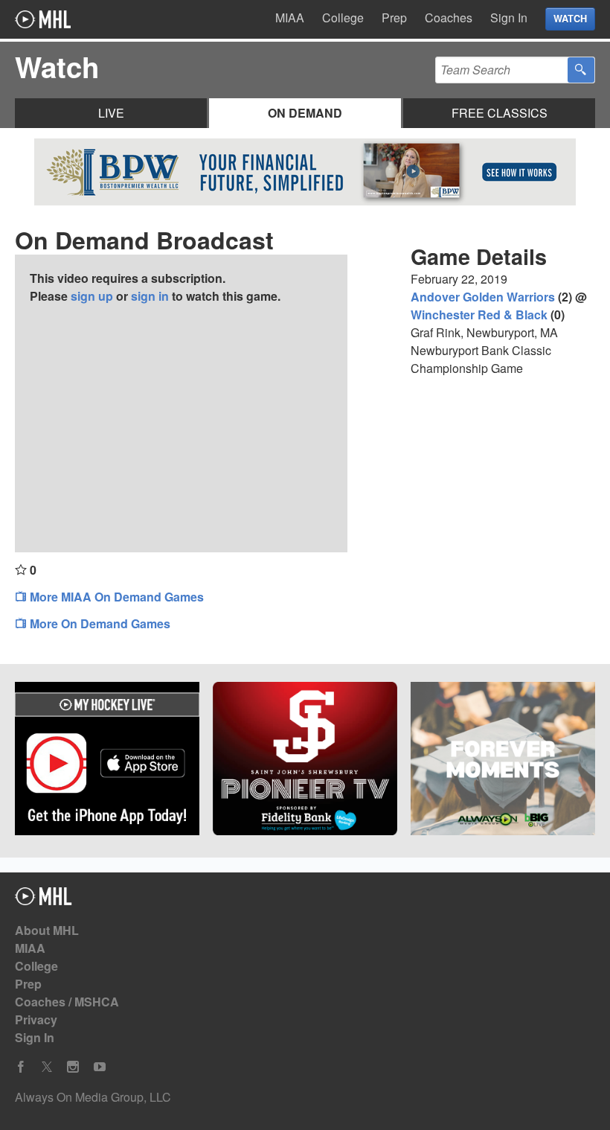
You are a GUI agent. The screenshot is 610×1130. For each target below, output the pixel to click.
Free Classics (500, 112)
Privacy (36, 1019)
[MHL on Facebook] (21, 1067)
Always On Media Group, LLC (93, 1096)
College (343, 17)
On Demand (305, 112)
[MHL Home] (43, 900)
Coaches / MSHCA (67, 1001)
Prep (394, 17)
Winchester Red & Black (479, 314)
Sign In (508, 17)
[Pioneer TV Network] (305, 760)
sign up (92, 295)
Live (111, 112)
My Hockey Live (43, 19)
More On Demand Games (98, 623)
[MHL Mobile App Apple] (107, 760)
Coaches (448, 17)
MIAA (289, 17)
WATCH (570, 18)
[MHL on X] (47, 1067)
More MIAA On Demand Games (115, 596)
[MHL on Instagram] (73, 1067)
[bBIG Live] (503, 760)
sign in (150, 295)
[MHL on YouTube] (100, 1067)
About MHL (47, 930)
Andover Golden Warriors (483, 296)
